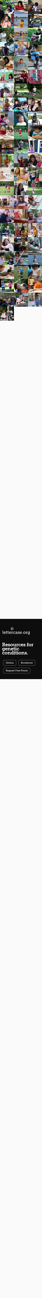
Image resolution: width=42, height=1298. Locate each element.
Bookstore (27, 662)
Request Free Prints (17, 670)
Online (10, 662)
